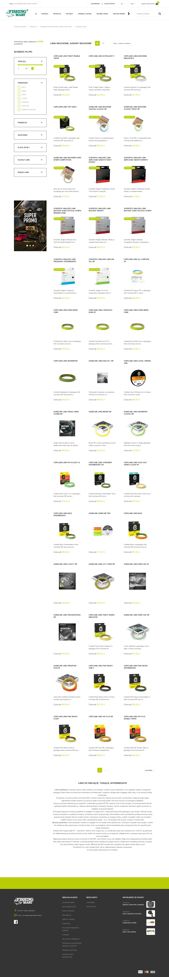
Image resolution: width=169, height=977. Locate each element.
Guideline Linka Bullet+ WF (101, 361)
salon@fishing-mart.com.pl (25, 4)
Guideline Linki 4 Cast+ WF (65, 564)
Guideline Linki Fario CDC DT (136, 564)
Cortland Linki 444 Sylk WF (101, 717)
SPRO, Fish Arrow (129, 932)
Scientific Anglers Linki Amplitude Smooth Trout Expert (100, 160)
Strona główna (20, 26)
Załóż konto (91, 906)
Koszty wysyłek (68, 911)
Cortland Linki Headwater (66, 361)
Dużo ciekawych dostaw (132, 914)
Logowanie (90, 902)
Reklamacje (66, 915)
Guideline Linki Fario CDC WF (136, 615)
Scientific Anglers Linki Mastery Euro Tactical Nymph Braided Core (67, 211)
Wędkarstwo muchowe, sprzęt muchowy (56, 26)
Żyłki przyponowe (103, 16)
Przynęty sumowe (72, 16)
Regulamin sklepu (69, 906)
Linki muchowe (80, 26)
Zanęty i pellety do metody (120, 9)
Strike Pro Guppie (129, 923)
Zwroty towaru (68, 919)
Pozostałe (57, 16)
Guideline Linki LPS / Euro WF (102, 564)
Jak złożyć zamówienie (71, 939)
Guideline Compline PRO (99, 513)
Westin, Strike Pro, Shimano (133, 904)
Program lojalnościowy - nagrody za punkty (72, 944)
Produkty (33, 26)
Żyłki (98, 8)
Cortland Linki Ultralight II (101, 56)
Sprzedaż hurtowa (69, 950)
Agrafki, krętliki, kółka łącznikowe (84, 9)
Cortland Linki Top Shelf (65, 107)
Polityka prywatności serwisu (70, 929)
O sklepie (65, 935)
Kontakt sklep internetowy (67, 956)
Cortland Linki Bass (133, 513)
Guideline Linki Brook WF (100, 412)
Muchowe (56, 8)
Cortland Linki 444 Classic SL (67, 462)
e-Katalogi (66, 923)
